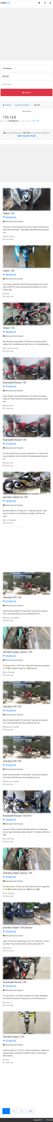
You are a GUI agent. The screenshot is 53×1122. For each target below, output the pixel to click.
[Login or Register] (50, 3)
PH (5, 3)
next (30, 1111)
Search (27, 92)
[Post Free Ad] (45, 3)
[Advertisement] (26, 34)
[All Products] (39, 3)
